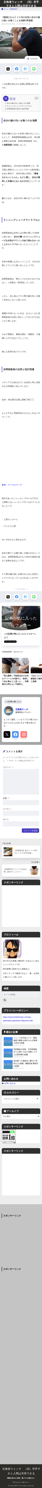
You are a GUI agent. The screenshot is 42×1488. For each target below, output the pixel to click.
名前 (6, 798)
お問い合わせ (10, 1083)
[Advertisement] (21, 906)
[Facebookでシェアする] (17, 69)
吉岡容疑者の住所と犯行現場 (18, 109)
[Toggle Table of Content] (35, 98)
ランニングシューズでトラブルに (19, 106)
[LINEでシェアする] (34, 69)
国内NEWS (18, 652)
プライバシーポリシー (20, 1482)
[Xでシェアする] (8, 69)
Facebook (15, 739)
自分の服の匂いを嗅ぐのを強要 (18, 103)
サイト (6, 819)
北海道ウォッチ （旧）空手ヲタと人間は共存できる (21, 3)
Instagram (24, 739)
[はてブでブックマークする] (25, 69)
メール (7, 809)
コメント (8, 767)
